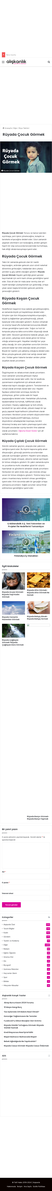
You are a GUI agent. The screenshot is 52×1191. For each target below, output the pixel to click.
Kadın (6, 933)
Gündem (7, 937)
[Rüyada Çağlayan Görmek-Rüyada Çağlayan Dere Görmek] (13, 631)
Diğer (15, 128)
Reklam (6, 949)
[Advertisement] (26, 26)
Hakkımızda (11, 1186)
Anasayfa (8, 128)
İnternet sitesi (7, 893)
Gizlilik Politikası (39, 1186)
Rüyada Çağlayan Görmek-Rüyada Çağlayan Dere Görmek (13, 642)
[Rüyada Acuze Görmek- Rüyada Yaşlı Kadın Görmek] (13, 581)
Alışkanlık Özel (9, 925)
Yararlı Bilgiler (9, 929)
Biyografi (7, 965)
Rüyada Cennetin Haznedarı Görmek (10, 618)
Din (5, 961)
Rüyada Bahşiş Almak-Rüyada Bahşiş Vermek (37, 617)
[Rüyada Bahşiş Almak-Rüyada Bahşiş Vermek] (38, 607)
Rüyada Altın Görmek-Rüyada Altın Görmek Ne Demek (38, 592)
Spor (5, 977)
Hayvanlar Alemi (10, 973)
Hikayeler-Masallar (11, 985)
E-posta (6, 883)
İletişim (19, 1186)
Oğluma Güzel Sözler (27, 431)
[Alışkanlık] (16, 61)
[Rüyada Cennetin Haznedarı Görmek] (13, 608)
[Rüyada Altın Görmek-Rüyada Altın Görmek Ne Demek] (38, 580)
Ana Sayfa (28, 1186)
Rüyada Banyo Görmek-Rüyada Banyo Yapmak (38, 817)
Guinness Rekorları (11, 969)
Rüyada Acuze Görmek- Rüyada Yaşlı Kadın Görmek (13, 594)
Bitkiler (6, 981)
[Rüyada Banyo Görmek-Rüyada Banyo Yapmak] (38, 719)
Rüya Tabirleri (24, 128)
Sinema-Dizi (8, 957)
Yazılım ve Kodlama (11, 941)
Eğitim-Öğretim (10, 953)
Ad (4, 872)
